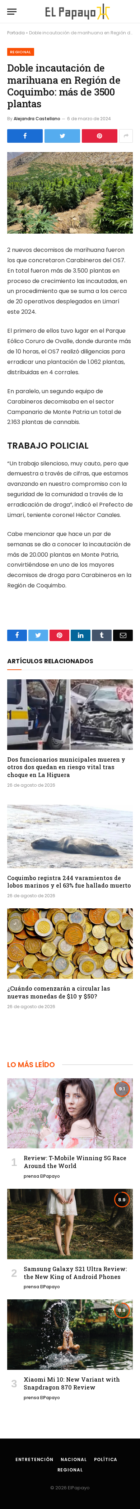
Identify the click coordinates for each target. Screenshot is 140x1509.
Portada (16, 33)
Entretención (34, 1459)
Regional (20, 52)
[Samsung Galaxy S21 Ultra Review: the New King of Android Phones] (70, 1224)
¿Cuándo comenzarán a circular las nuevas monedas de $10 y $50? (58, 992)
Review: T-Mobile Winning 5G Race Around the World (75, 1161)
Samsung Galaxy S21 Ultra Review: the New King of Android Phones (75, 1272)
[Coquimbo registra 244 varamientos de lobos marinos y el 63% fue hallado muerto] (70, 833)
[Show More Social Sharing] (126, 136)
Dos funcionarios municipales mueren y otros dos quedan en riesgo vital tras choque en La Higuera (66, 767)
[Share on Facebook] (25, 136)
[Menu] (12, 12)
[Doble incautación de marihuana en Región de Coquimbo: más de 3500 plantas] (70, 193)
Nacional (74, 1459)
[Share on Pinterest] (99, 136)
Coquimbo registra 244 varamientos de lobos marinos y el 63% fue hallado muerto (69, 881)
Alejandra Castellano (37, 119)
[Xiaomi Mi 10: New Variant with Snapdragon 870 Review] (70, 1334)
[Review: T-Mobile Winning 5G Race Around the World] (70, 1113)
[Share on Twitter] (62, 136)
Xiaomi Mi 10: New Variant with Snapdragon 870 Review (72, 1383)
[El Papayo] (77, 11)
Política (106, 1459)
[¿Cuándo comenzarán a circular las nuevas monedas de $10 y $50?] (70, 943)
